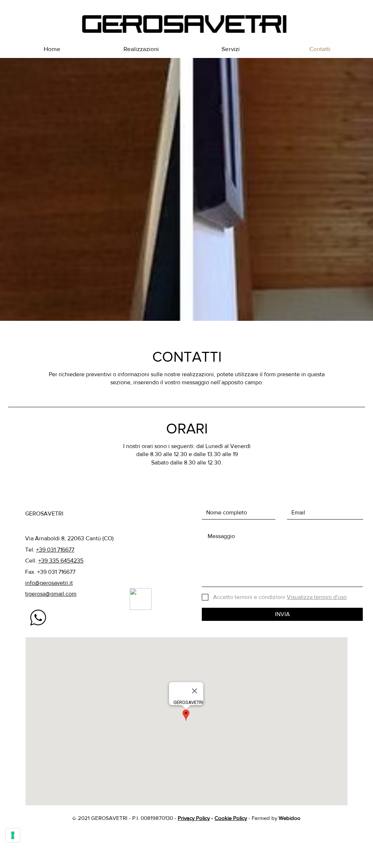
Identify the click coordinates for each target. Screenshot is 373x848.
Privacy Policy (194, 818)
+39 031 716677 (55, 549)
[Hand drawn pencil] (38, 618)
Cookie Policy (231, 818)
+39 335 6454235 (60, 560)
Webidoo (290, 818)
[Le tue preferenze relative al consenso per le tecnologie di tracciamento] (13, 835)
